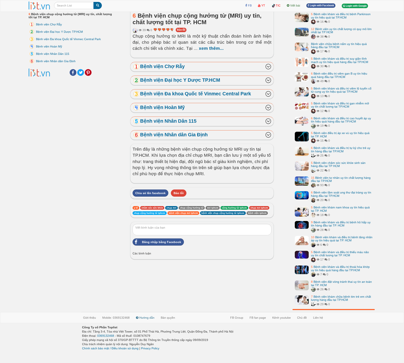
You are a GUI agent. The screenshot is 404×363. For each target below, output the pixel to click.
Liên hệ (318, 317)
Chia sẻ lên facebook (150, 193)
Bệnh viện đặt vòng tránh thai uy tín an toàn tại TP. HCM (341, 283)
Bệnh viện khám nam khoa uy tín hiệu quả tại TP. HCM (340, 209)
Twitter (80, 72)
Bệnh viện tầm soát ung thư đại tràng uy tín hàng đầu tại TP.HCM (341, 194)
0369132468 (105, 335)
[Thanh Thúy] (313, 200)
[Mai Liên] (313, 244)
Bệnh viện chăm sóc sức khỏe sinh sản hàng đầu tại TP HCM (338, 164)
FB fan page (258, 317)
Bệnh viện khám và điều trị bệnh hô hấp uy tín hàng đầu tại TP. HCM (341, 224)
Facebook (73, 72)
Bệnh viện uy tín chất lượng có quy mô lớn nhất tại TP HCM (341, 30)
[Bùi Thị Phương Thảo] (313, 125)
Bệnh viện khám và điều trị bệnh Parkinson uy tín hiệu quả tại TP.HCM (341, 15)
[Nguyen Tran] (313, 155)
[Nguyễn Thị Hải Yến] (313, 21)
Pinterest (88, 72)
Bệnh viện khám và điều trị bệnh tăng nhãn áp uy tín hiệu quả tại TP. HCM (341, 238)
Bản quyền (168, 317)
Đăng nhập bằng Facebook (161, 242)
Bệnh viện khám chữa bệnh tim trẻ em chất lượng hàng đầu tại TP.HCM (341, 298)
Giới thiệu (89, 317)
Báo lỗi (181, 29)
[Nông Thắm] (313, 36)
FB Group (236, 317)
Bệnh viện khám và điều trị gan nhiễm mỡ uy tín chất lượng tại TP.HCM (340, 105)
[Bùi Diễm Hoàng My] (313, 81)
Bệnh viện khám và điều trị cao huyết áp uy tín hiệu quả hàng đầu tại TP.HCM (341, 119)
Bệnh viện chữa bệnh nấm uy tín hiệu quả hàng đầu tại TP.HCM (339, 45)
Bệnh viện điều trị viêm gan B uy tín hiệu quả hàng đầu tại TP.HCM (339, 75)
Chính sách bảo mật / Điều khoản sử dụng (110, 348)
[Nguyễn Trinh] (135, 30)
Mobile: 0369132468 (116, 317)
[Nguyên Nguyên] (313, 185)
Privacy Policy (150, 348)
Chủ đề (302, 317)
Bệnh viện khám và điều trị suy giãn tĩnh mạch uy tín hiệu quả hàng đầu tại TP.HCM (339, 60)
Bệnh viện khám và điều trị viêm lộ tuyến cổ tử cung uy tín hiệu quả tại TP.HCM (341, 90)
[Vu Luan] (313, 215)
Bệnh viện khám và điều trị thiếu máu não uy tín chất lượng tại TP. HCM (340, 253)
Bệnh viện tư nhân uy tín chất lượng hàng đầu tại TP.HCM (341, 179)
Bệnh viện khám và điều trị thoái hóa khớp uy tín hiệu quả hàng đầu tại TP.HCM (340, 268)
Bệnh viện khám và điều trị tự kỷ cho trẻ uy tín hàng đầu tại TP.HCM (340, 149)
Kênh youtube (281, 317)
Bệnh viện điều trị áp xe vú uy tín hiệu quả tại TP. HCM (340, 134)
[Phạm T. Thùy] (313, 170)
